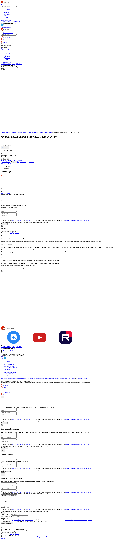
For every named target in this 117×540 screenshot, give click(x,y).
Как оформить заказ (10, 372)
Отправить (4, 422)
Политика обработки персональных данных (13, 378)
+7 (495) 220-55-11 (6, 21)
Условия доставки (9, 364)
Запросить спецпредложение (25, 162)
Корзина (6, 42)
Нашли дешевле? (6, 163)
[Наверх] (2, 397)
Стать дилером (8, 11)
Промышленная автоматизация (15, 132)
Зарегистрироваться (6, 523)
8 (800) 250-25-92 (17, 21)
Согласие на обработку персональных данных (40, 378)
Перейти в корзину (6, 49)
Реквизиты (7, 375)
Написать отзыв (5, 193)
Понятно (3, 538)
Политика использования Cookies (65, 378)
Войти (5, 39)
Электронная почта (6, 506)
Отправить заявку (6, 471)
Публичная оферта (81, 378)
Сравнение (6, 392)
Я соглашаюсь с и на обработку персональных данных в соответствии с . (47, 220)
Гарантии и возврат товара (12, 367)
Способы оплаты (9, 366)
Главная (3, 132)
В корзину (13, 162)
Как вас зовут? (5, 514)
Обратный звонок (6, 4)
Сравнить (6, 37)
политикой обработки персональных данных (78, 220)
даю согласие (29, 220)
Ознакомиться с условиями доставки (11, 160)
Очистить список (6, 45)
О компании (7, 9)
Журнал (6, 12)
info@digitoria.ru (14, 233)
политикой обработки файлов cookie (42, 537)
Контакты (7, 14)
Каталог (5, 387)
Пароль (3, 507)
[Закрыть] (3, 450)
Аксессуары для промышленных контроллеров (38, 132)
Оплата (6, 17)
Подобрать (4, 448)
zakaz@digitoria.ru (6, 20)
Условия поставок (9, 363)
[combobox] (9, 6)
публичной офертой (18, 220)
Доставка (7, 15)
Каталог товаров (8, 33)
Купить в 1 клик (5, 162)
